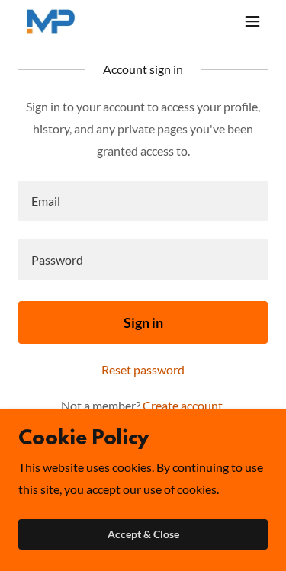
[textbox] (143, 201)
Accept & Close (143, 534)
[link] (50, 21)
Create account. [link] (184, 405)
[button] (252, 21)
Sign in (143, 322)
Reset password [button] (143, 369)
